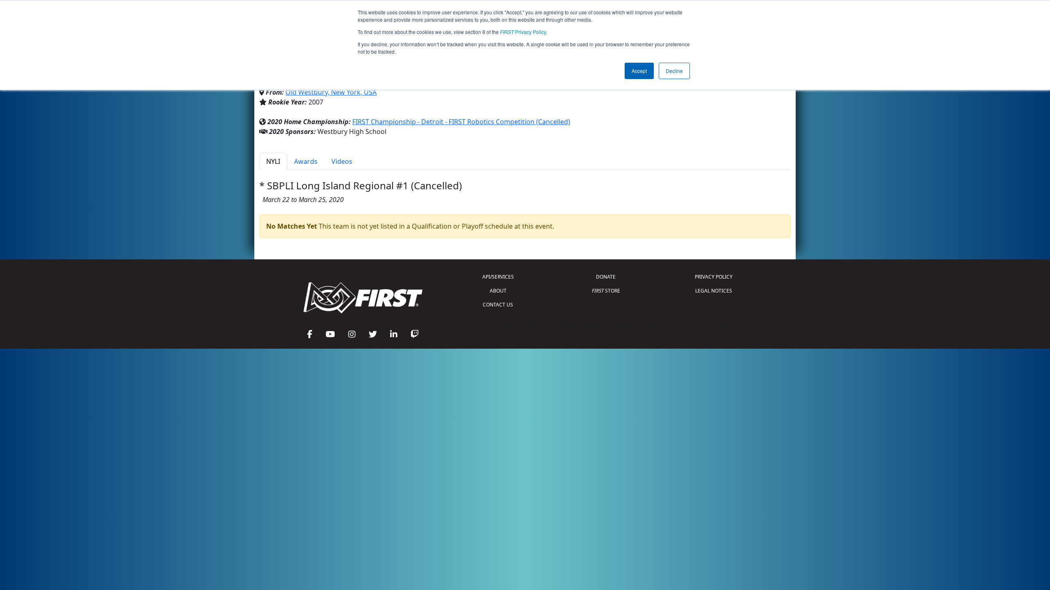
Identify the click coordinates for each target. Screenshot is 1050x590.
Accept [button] (639, 70)
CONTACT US (498, 304)
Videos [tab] (341, 161)
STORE (606, 290)
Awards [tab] (305, 161)
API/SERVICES (498, 276)
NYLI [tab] (273, 161)
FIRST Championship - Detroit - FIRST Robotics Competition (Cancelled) (461, 121)
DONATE (606, 276)
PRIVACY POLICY (714, 276)
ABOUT (498, 290)
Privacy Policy (523, 31)
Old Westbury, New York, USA (331, 92)
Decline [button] (674, 70)
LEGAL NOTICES (713, 290)
